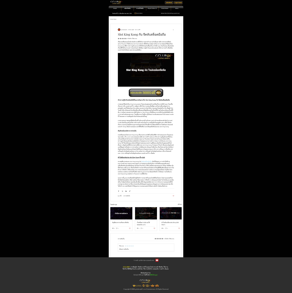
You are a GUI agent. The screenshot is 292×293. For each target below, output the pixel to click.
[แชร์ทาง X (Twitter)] (122, 191)
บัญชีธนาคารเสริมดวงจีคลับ (120, 222)
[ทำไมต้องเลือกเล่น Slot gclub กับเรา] (171, 213)
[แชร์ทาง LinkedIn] (126, 191)
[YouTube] (157, 260)
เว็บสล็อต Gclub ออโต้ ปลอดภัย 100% (143, 223)
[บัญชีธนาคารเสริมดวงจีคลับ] (121, 213)
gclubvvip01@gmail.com (146, 260)
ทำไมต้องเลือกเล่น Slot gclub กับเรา (170, 223)
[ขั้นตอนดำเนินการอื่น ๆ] (173, 30)
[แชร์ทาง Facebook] (118, 191)
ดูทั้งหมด (180, 204)
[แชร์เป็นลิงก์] (129, 191)
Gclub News (113, 19)
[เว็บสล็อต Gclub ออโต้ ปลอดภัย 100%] (146, 213)
